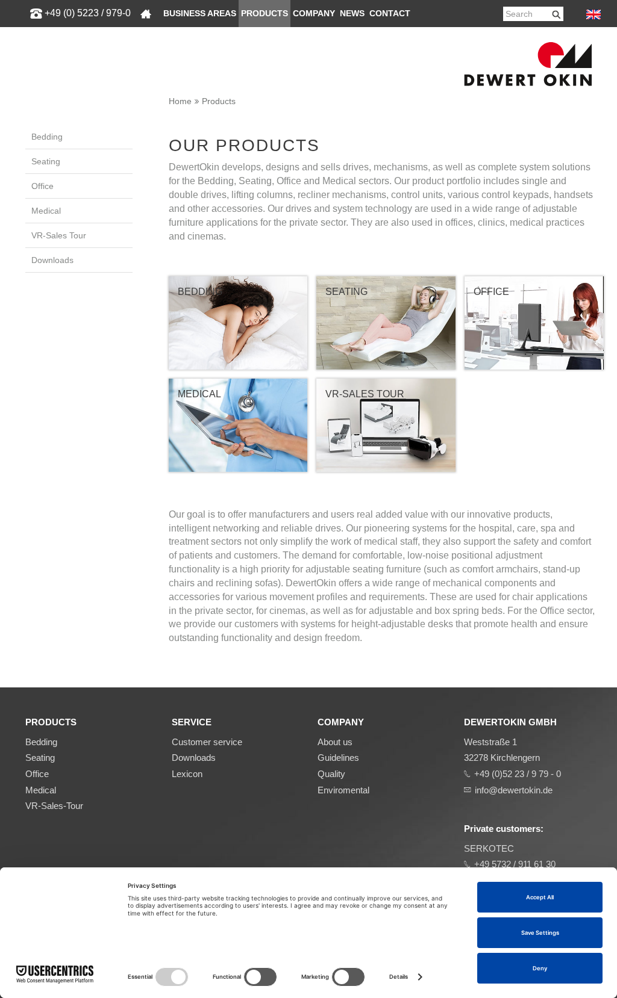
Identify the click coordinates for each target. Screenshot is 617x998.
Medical (46, 210)
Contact (389, 13)
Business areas (199, 13)
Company (314, 13)
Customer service (207, 742)
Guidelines (338, 757)
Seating (45, 161)
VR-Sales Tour (58, 235)
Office (42, 186)
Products (264, 13)
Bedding (47, 136)
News (352, 13)
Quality (331, 774)
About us (335, 742)
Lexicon (187, 774)
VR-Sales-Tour (54, 806)
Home (180, 101)
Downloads (52, 260)
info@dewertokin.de (514, 790)
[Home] (146, 13)
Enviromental (343, 790)
